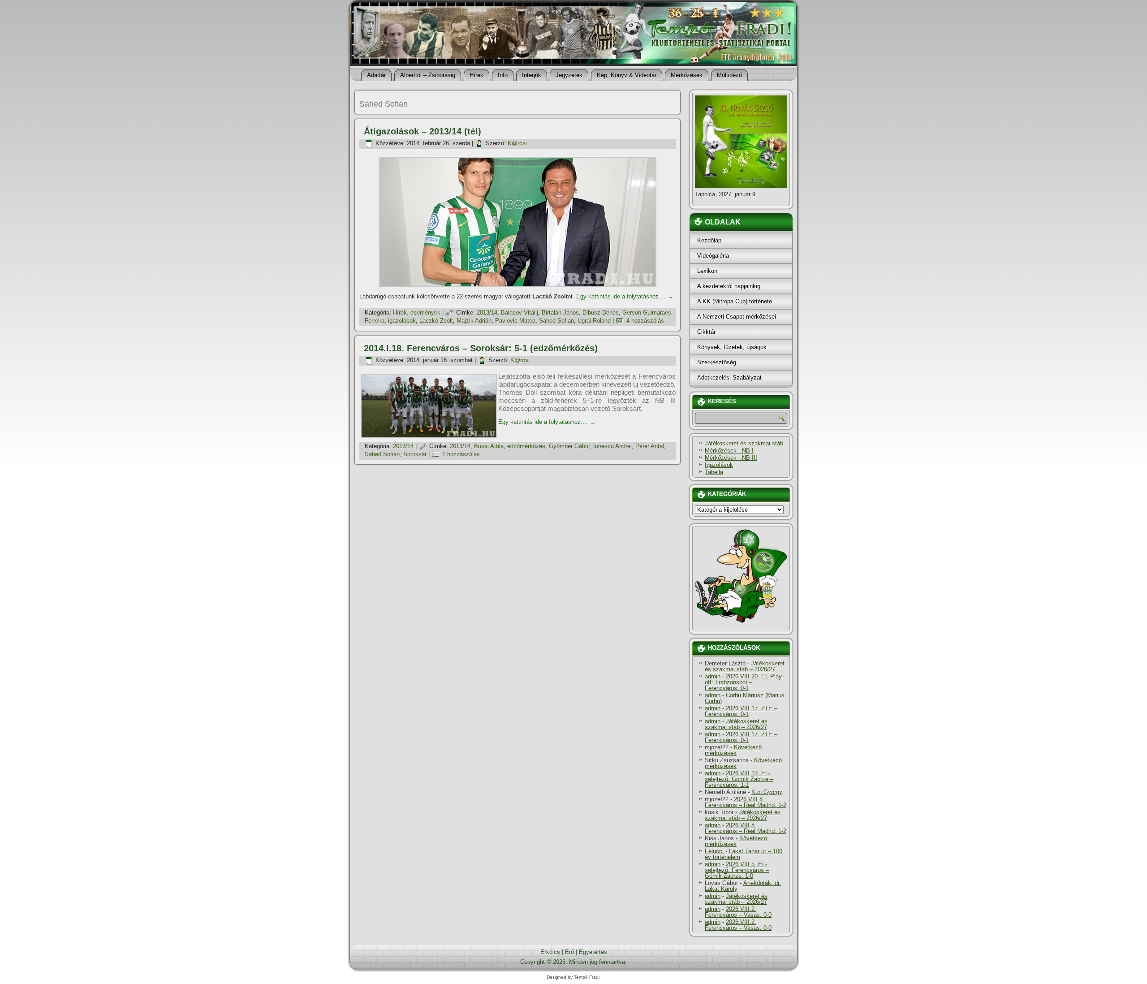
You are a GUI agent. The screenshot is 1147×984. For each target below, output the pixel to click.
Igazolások (719, 465)
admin (712, 676)
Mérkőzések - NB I (729, 450)
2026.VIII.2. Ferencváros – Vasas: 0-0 (738, 912)
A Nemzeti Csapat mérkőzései (736, 316)
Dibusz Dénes (600, 312)
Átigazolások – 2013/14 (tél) (422, 131)
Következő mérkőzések (733, 750)
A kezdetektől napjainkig (728, 286)
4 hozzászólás (645, 320)
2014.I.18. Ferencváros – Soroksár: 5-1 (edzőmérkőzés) (481, 348)
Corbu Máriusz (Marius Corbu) (745, 698)
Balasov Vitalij (519, 312)
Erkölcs (550, 952)
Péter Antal (649, 446)
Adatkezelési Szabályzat (729, 377)
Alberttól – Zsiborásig (427, 75)
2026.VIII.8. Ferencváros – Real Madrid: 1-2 (745, 802)
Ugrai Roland (594, 320)
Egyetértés (593, 952)
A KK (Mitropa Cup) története (734, 301)
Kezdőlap (709, 240)
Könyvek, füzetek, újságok (732, 347)
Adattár (376, 75)
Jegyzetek (569, 75)
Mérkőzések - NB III (731, 457)
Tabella (714, 472)
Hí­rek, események (416, 312)
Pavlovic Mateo (515, 320)
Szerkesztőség (716, 362)
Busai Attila (489, 446)
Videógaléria (713, 255)
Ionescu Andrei (612, 446)
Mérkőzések (687, 75)
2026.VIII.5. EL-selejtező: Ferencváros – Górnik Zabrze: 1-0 (737, 870)
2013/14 (487, 312)
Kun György (766, 792)
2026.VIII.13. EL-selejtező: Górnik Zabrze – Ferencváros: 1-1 (739, 779)
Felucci (714, 851)
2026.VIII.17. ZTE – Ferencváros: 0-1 (741, 711)
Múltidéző (729, 75)
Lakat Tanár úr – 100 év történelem (743, 854)
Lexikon (707, 271)
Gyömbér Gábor (569, 446)
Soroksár (415, 454)
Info (503, 75)
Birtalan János (560, 312)
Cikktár (706, 331)
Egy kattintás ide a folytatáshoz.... (624, 296)
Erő (569, 952)
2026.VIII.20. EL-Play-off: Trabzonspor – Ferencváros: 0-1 (744, 682)
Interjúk (531, 75)
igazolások (402, 320)
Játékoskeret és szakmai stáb (744, 443)
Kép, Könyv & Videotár (626, 75)
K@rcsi (517, 143)
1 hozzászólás (461, 454)
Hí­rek (476, 75)
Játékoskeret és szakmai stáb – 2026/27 (745, 666)
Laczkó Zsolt (436, 320)
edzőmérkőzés (526, 446)
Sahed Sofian (556, 320)
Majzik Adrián (474, 320)
